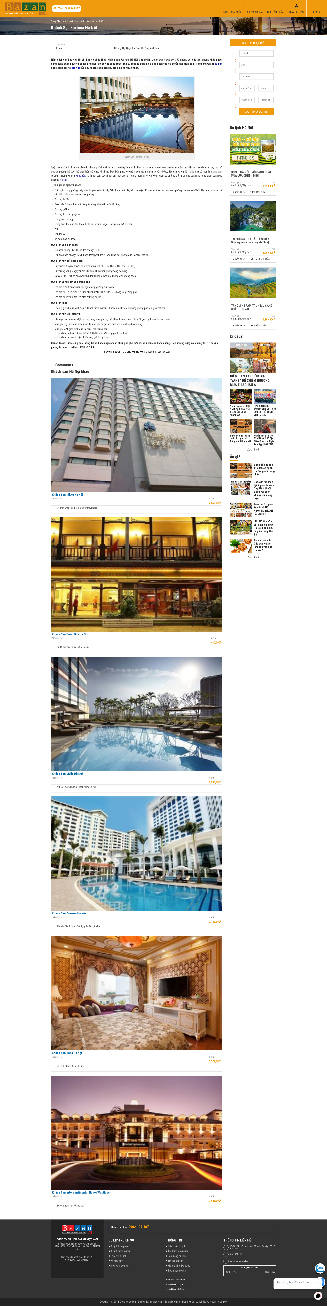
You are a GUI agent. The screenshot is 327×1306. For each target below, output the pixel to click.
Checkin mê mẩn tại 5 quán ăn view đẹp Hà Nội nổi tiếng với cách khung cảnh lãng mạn (264, 490)
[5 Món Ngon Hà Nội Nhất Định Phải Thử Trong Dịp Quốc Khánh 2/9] (241, 396)
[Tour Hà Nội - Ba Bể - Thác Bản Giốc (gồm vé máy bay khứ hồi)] (253, 216)
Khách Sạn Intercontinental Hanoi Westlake (81, 1192)
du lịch (218, 63)
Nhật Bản (80, 175)
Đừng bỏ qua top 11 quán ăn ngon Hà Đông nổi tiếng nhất (240, 438)
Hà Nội (76, 67)
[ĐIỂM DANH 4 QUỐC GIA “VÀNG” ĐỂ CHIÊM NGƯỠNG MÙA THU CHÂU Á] (253, 357)
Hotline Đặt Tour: (119, 1227)
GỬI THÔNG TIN (256, 111)
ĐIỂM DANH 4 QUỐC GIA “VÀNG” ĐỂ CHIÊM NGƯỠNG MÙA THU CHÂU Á (250, 380)
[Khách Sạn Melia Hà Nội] (136, 714)
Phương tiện (236, 182)
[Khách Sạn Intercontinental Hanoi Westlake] (136, 1133)
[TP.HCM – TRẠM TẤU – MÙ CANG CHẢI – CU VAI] (253, 283)
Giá (273, 182)
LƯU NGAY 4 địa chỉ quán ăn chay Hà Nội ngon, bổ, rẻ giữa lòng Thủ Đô (263, 528)
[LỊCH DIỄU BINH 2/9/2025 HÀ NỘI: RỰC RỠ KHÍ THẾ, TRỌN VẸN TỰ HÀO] (265, 396)
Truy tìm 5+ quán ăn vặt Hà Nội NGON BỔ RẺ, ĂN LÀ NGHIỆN (263, 509)
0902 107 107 (236, 1254)
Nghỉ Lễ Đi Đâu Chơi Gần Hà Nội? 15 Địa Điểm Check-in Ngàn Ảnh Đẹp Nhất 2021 (264, 440)
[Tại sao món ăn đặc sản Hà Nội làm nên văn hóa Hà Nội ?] (241, 546)
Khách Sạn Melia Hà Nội (67, 774)
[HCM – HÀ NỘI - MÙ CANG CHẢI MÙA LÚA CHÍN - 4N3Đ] (253, 149)
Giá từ (211, 498)
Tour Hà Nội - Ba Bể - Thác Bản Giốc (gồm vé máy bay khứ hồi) (250, 240)
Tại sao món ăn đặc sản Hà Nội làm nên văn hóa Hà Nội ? (263, 545)
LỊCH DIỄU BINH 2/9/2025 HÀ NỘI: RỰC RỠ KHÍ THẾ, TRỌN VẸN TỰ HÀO (265, 410)
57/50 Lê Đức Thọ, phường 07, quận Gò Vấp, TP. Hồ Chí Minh (252, 1247)
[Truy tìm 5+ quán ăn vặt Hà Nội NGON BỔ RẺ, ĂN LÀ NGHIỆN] (241, 510)
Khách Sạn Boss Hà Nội (67, 1053)
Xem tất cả (253, 449)
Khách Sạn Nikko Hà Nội (67, 495)
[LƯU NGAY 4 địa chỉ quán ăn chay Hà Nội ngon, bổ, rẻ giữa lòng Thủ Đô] (241, 527)
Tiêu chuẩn (60, 45)
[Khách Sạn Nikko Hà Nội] (136, 435)
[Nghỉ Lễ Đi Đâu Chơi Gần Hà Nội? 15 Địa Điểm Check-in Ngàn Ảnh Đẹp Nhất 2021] (265, 426)
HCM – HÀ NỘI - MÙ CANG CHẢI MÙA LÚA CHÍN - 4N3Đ (251, 173)
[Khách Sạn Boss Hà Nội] (136, 993)
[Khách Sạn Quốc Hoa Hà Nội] (136, 574)
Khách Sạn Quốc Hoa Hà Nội (70, 634)
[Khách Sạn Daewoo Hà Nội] (136, 853)
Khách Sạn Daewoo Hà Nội (69, 913)
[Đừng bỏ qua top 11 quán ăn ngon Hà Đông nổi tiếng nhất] (241, 426)
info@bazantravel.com (240, 1261)
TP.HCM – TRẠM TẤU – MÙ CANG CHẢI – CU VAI (251, 307)
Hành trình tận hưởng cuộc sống (19, 13)
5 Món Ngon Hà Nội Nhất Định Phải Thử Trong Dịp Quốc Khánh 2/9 (240, 410)
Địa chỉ (116, 45)
